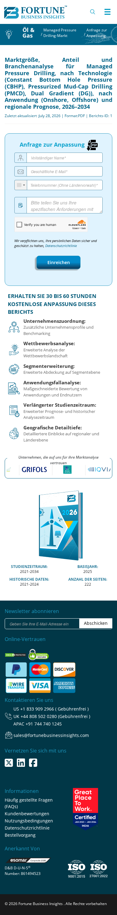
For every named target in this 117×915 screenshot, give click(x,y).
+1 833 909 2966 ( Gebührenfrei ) (54, 709)
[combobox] (21, 185)
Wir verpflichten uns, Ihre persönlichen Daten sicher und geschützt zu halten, (55, 243)
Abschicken (96, 623)
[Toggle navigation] (107, 11)
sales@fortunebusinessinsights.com (51, 735)
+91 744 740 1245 (44, 724)
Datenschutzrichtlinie (61, 246)
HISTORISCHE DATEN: (29, 579)
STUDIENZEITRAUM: (29, 566)
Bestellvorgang (20, 835)
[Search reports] (93, 11)
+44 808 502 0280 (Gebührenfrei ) (55, 716)
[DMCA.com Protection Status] (16, 653)
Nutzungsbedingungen (29, 821)
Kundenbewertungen (27, 814)
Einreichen (58, 262)
